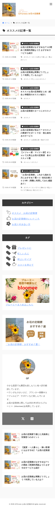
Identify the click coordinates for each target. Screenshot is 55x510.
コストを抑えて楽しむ (39, 57)
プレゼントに (24, 248)
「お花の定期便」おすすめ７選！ (23, 344)
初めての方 (45, 140)
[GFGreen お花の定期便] (22, 9)
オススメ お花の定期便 (24, 213)
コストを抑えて (25, 265)
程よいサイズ (24, 259)
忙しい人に (23, 253)
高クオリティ (38, 190)
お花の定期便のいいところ (25, 219)
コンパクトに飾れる (38, 187)
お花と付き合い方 (21, 224)
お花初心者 (35, 140)
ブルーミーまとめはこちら (19, 305)
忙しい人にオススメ (38, 79)
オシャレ (27, 162)
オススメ (27, 57)
